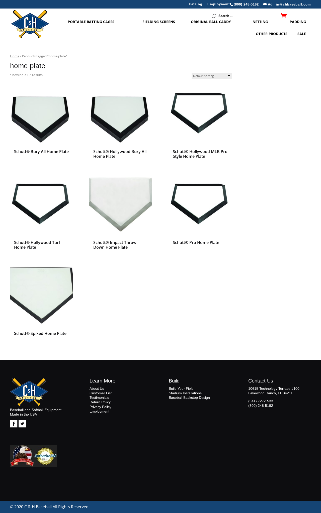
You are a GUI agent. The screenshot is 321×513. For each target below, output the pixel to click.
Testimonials (99, 398)
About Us (97, 389)
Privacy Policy (100, 407)
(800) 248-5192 (260, 406)
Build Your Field (181, 389)
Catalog (195, 4)
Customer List (101, 393)
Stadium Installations (185, 393)
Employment (218, 4)
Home (14, 56)
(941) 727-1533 (260, 401)
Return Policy (100, 402)
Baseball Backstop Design (189, 398)
